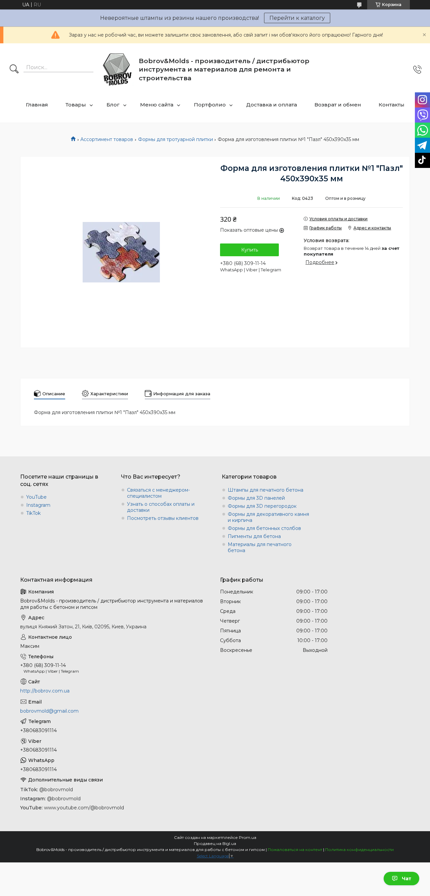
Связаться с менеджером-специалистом (158, 493)
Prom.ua (247, 837)
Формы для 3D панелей (256, 498)
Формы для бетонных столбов (264, 528)
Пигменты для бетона (254, 536)
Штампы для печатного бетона (265, 490)
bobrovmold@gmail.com (49, 711)
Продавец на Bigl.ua (215, 843)
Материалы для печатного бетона (260, 547)
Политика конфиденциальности (359, 849)
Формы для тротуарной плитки (175, 139)
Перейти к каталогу (297, 18)
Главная (37, 104)
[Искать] (14, 69)
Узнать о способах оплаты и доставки (161, 507)
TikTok (33, 513)
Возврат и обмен (337, 104)
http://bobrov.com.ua (45, 691)
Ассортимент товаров (106, 139)
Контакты (391, 104)
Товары (76, 104)
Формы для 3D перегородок (262, 506)
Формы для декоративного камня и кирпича (268, 517)
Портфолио (210, 104)
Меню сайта (156, 104)
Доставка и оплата (271, 104)
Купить (249, 250)
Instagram (38, 505)
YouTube (36, 497)
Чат (406, 879)
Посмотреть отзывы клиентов (163, 518)
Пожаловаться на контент (295, 849)
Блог (113, 104)
